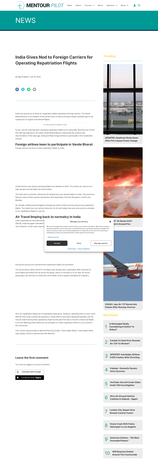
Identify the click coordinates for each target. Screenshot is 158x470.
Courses (88, 5)
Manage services (53, 237)
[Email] (34, 89)
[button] (110, 221)
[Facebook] (17, 89)
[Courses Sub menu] (93, 5)
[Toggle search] (139, 5)
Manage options (101, 243)
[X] (23, 89)
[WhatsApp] (28, 89)
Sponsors (110, 5)
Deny (79, 243)
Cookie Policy (71, 248)
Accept (57, 243)
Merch (100, 5)
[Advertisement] (55, 168)
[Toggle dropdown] (135, 5)
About (123, 5)
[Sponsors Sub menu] (116, 5)
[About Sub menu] (128, 5)
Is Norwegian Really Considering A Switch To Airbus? (121, 327)
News (69, 5)
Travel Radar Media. (69, 330)
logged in (30, 364)
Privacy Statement (83, 248)
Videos (78, 5)
